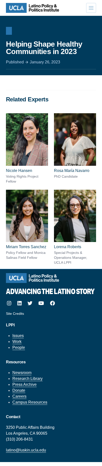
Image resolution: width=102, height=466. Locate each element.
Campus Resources (29, 402)
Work (17, 341)
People (18, 347)
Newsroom (21, 373)
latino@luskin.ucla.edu (26, 450)
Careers (19, 396)
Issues (18, 336)
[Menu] (91, 8)
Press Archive (24, 384)
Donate (18, 390)
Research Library (27, 378)
